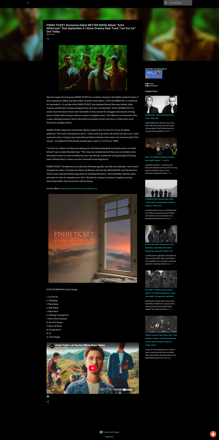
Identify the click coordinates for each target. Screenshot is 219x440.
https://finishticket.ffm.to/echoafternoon (78, 188)
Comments (153, 86)
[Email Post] (48, 397)
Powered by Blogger (110, 432)
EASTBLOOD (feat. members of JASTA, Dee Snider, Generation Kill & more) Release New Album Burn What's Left (159, 248)
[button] (48, 39)
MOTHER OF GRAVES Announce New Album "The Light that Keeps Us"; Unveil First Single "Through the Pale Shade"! (160, 293)
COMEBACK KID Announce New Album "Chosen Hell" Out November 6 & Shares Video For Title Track (160, 202)
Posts (151, 84)
